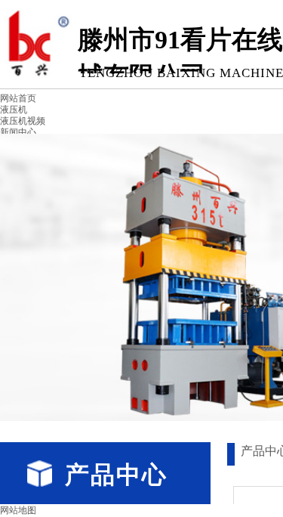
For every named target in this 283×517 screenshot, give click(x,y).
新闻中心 (18, 132)
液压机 (13, 109)
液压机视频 (22, 121)
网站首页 (18, 98)
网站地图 (18, 510)
